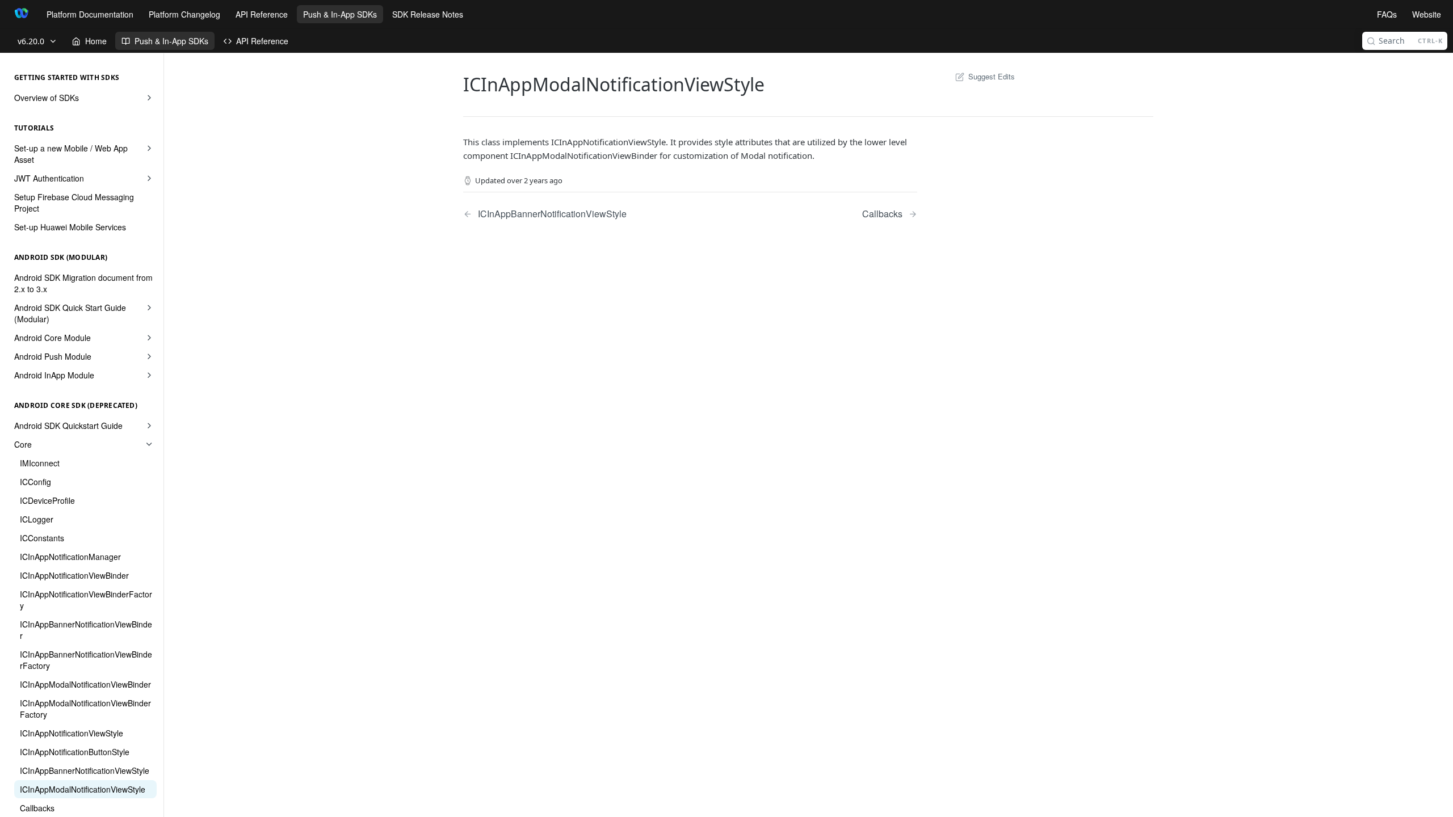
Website (1426, 14)
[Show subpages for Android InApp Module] (149, 375)
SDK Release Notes (427, 14)
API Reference (262, 14)
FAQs (1387, 14)
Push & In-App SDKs (340, 14)
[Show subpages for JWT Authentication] (149, 178)
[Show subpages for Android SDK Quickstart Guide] (149, 425)
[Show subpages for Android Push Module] (149, 356)
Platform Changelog (184, 14)
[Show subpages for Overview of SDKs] (149, 97)
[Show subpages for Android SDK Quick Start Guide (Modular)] (149, 307)
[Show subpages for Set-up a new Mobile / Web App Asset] (149, 148)
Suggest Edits (991, 76)
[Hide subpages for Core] (149, 444)
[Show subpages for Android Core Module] (149, 337)
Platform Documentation (90, 14)
